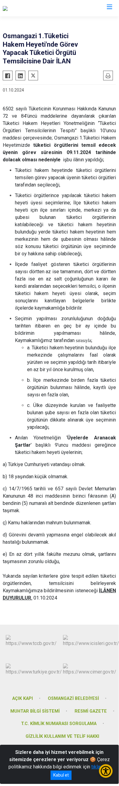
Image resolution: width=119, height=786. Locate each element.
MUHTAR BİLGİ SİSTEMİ (35, 711)
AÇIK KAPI (22, 698)
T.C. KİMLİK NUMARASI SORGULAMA (58, 723)
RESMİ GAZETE (91, 711)
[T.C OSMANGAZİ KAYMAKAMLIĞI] (38, 8)
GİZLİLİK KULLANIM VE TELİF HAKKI (62, 736)
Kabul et (61, 775)
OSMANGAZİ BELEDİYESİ (73, 698)
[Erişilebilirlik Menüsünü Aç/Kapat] (106, 771)
